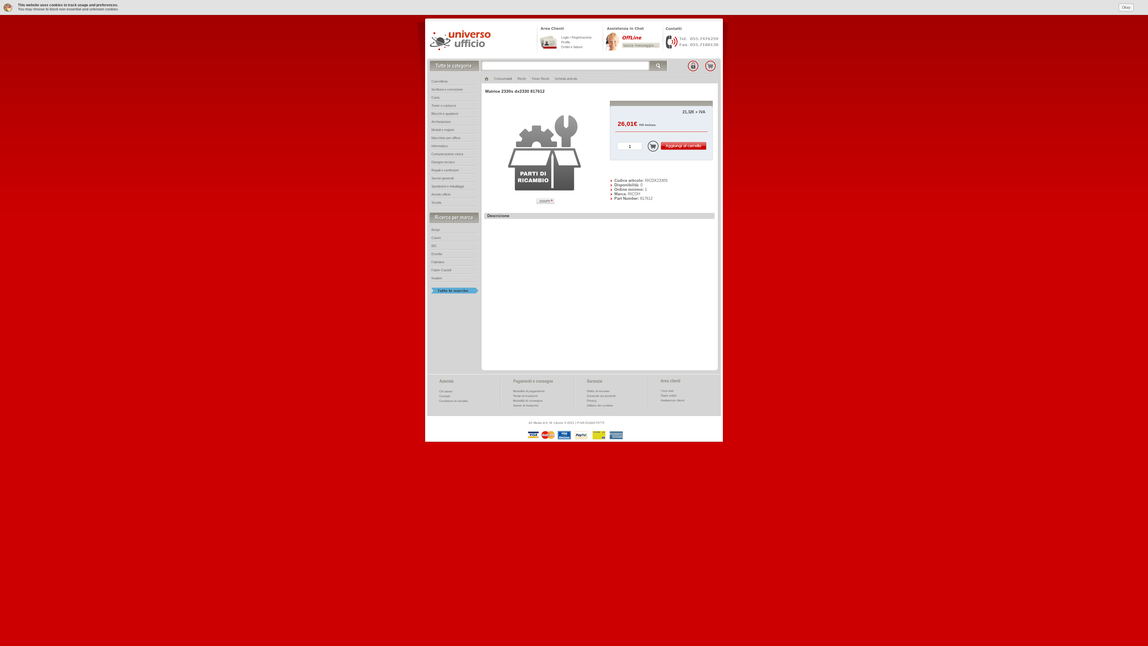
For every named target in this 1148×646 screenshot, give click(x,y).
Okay (1126, 7)
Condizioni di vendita (453, 401)
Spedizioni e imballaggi (447, 186)
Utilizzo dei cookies (600, 405)
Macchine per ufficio (445, 138)
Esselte (436, 254)
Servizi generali (442, 178)
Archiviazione (441, 122)
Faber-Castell (441, 270)
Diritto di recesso (598, 391)
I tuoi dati (667, 390)
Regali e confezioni (445, 170)
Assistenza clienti (672, 400)
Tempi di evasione (525, 395)
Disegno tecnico (443, 162)
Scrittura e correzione (447, 89)
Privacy (592, 400)
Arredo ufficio (441, 194)
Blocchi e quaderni (444, 113)
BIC (434, 246)
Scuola (436, 202)
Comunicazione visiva (447, 154)
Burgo (435, 229)
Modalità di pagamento (529, 391)
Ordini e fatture (572, 47)
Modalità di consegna (528, 400)
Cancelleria (439, 81)
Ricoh (521, 78)
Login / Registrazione (576, 37)
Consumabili (503, 78)
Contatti (444, 396)
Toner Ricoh (540, 78)
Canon (436, 238)
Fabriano (437, 262)
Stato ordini (669, 395)
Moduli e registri (442, 130)
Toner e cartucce (443, 105)
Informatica (439, 146)
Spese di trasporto (525, 405)
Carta (435, 97)
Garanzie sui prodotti (601, 395)
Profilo (565, 42)
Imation (436, 278)
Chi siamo (446, 391)
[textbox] (574, 65)
